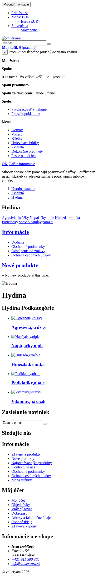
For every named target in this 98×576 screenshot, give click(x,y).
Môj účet (18, 500)
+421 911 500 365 (25, 559)
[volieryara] (11, 38)
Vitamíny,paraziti (28, 401)
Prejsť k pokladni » (25, 114)
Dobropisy (19, 513)
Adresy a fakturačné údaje (31, 518)
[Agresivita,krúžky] (26, 318)
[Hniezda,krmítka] (25, 355)
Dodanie (17, 242)
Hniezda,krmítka (28, 364)
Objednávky (20, 505)
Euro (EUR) (30, 21)
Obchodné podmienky (28, 247)
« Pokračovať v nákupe (29, 109)
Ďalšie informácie (22, 164)
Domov (17, 130)
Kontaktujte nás (23, 467)
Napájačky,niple (27, 345)
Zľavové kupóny (24, 526)
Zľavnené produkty (26, 454)
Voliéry (16, 134)
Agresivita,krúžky (28, 327)
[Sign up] (45, 423)
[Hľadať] (49, 44)
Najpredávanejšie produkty (31, 463)
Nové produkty (20, 265)
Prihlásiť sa (19, 13)
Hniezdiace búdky (25, 143)
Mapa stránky (21, 480)
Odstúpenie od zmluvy (28, 251)
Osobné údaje (21, 522)
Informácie (15, 232)
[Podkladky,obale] (25, 374)
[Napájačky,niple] (25, 337)
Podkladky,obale (27, 382)
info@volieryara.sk (25, 564)
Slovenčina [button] (19, 26)
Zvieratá (17, 147)
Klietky (17, 138)
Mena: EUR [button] (20, 17)
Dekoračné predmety (27, 151)
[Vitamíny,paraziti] (26, 392)
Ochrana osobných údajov (31, 255)
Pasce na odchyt (23, 156)
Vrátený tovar (21, 509)
